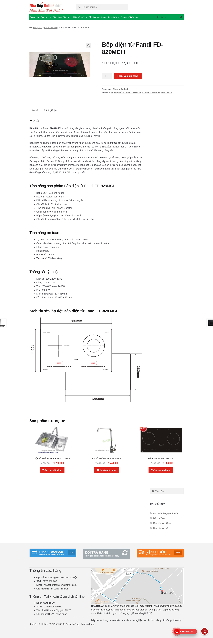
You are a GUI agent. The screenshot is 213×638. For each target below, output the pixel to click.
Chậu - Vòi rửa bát (129, 17)
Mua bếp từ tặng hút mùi (165, 513)
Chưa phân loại (51, 27)
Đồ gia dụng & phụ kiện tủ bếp (103, 17)
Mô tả (35, 110)
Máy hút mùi (78, 17)
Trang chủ (34, 17)
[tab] (35, 110)
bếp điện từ (141, 609)
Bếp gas (44, 17)
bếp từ (130, 609)
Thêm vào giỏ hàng (127, 76)
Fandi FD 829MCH (151, 92)
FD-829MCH (166, 92)
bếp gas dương (171, 609)
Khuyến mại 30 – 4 (162, 523)
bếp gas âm (155, 609)
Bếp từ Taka (159, 518)
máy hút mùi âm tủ (172, 606)
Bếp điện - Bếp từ (61, 17)
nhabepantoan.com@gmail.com (60, 585)
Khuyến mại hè (160, 528)
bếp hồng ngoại (117, 609)
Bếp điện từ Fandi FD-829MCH (126, 92)
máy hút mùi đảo (99, 609)
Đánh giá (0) (50, 110)
